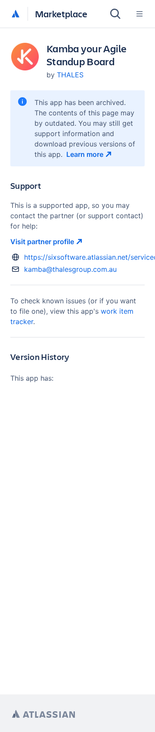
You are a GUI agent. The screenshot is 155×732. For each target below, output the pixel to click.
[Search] (115, 13)
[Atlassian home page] (43, 714)
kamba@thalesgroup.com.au (70, 269)
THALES (70, 74)
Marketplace (61, 13)
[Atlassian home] (15, 14)
